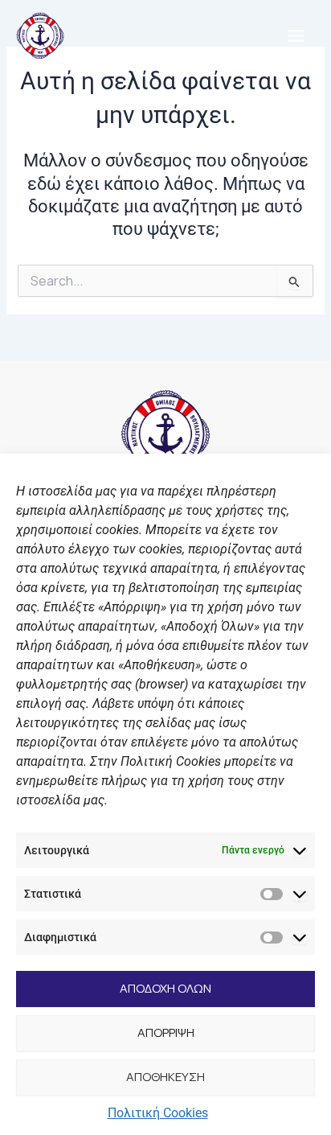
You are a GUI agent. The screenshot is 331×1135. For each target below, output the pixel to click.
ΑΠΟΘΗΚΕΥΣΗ (165, 1076)
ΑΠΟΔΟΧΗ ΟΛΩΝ (165, 988)
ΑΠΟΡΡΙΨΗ (165, 1032)
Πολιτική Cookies (158, 1113)
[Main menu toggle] (296, 36)
